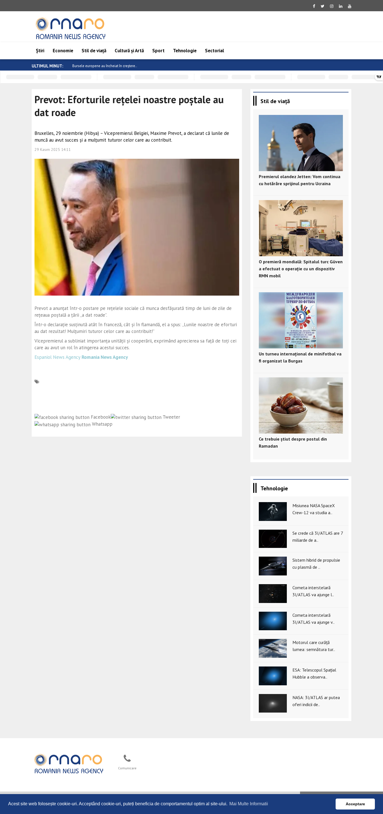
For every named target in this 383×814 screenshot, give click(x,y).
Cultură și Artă (129, 50)
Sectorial (214, 50)
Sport (158, 50)
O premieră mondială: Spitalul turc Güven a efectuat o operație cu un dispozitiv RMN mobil (301, 268)
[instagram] (331, 6)
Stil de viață (94, 50)
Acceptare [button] (355, 804)
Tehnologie (185, 50)
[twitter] (322, 6)
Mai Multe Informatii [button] (248, 803)
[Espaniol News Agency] (68, 763)
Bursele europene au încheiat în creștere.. (104, 66)
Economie (63, 50)
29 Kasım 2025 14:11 (52, 149)
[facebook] (314, 6)
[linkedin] (340, 6)
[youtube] (349, 6)
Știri (40, 50)
